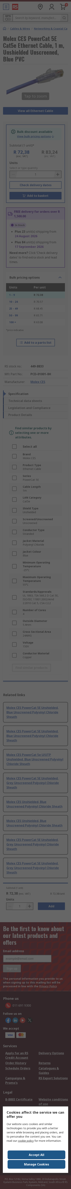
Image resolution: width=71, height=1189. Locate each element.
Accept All (36, 1155)
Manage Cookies (36, 1164)
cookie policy (26, 1141)
